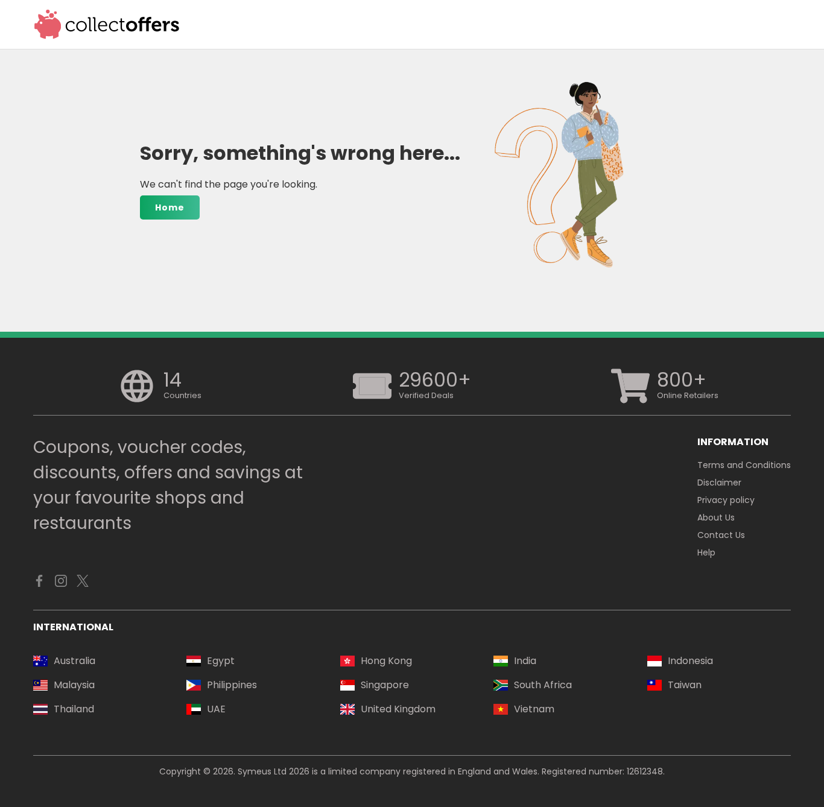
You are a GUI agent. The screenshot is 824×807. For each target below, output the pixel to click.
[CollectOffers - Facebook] (39, 584)
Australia (74, 661)
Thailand (74, 709)
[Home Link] (107, 24)
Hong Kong (386, 661)
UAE (216, 709)
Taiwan (685, 685)
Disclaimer (719, 482)
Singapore (385, 685)
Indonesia (690, 661)
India (525, 661)
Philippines (232, 685)
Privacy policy (726, 500)
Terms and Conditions (744, 465)
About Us (716, 517)
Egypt (221, 661)
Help (706, 552)
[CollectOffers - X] (83, 584)
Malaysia (74, 685)
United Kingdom (398, 709)
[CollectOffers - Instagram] (61, 584)
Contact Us (721, 535)
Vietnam (534, 709)
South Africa (543, 685)
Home (170, 207)
